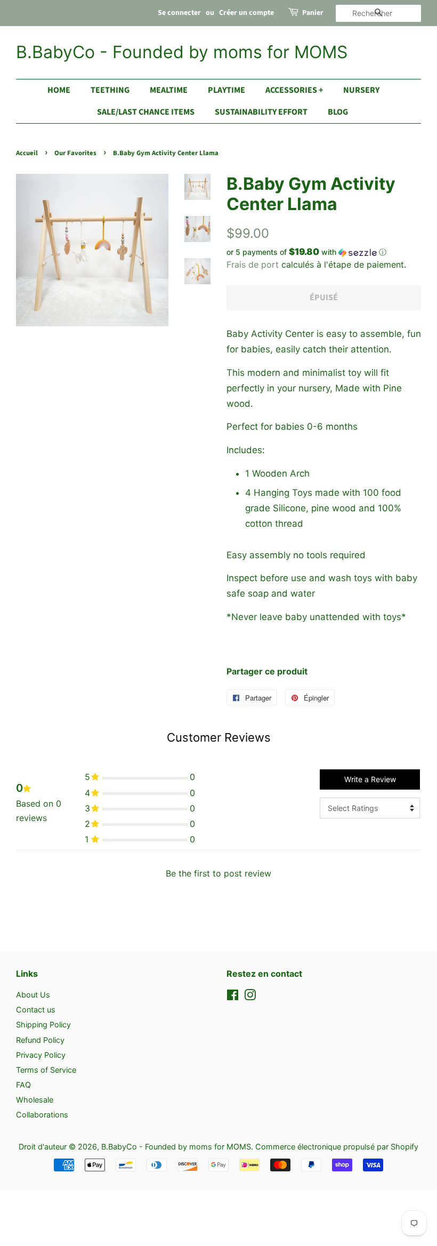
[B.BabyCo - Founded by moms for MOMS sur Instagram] (250, 996)
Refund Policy (40, 1039)
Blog (338, 112)
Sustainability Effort (261, 112)
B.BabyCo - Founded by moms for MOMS (181, 52)
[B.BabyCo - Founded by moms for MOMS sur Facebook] (232, 996)
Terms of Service (46, 1069)
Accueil (27, 153)
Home (58, 90)
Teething (110, 90)
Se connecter (179, 12)
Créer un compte (246, 12)
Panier (312, 12)
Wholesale (34, 1099)
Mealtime (169, 90)
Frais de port (252, 264)
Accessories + (294, 90)
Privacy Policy (41, 1054)
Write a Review (370, 779)
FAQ (23, 1084)
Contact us (35, 1009)
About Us (33, 994)
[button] (323, 252)
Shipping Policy (43, 1024)
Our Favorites (75, 153)
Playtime (226, 90)
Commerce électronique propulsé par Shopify (336, 1146)
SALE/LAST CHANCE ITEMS (146, 112)
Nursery (361, 90)
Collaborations (42, 1114)
